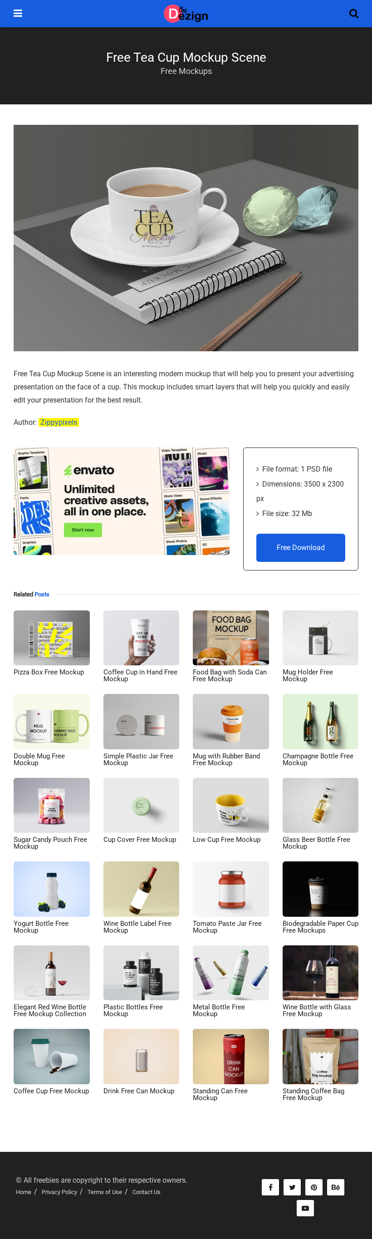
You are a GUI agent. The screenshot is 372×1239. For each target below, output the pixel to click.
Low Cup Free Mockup (226, 840)
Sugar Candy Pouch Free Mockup (50, 843)
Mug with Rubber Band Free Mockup (226, 759)
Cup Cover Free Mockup (139, 840)
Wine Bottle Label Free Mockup (137, 926)
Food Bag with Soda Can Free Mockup (230, 675)
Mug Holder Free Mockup (308, 675)
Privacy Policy (59, 1192)
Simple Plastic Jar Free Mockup (138, 759)
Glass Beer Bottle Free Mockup (316, 843)
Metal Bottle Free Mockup (219, 1010)
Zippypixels (58, 422)
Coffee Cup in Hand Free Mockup (140, 675)
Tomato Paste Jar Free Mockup (227, 926)
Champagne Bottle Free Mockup (318, 759)
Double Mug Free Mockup (39, 759)
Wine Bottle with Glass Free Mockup (317, 1010)
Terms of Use (105, 1192)
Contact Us (146, 1192)
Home (23, 1192)
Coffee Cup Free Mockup (51, 1091)
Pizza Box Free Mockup (49, 672)
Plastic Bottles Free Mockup (133, 1010)
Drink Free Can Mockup (138, 1091)
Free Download (301, 547)
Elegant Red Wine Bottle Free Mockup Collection (50, 1010)
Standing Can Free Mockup (220, 1094)
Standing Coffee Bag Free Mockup (313, 1094)
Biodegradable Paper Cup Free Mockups (320, 926)
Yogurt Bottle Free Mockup (41, 926)
